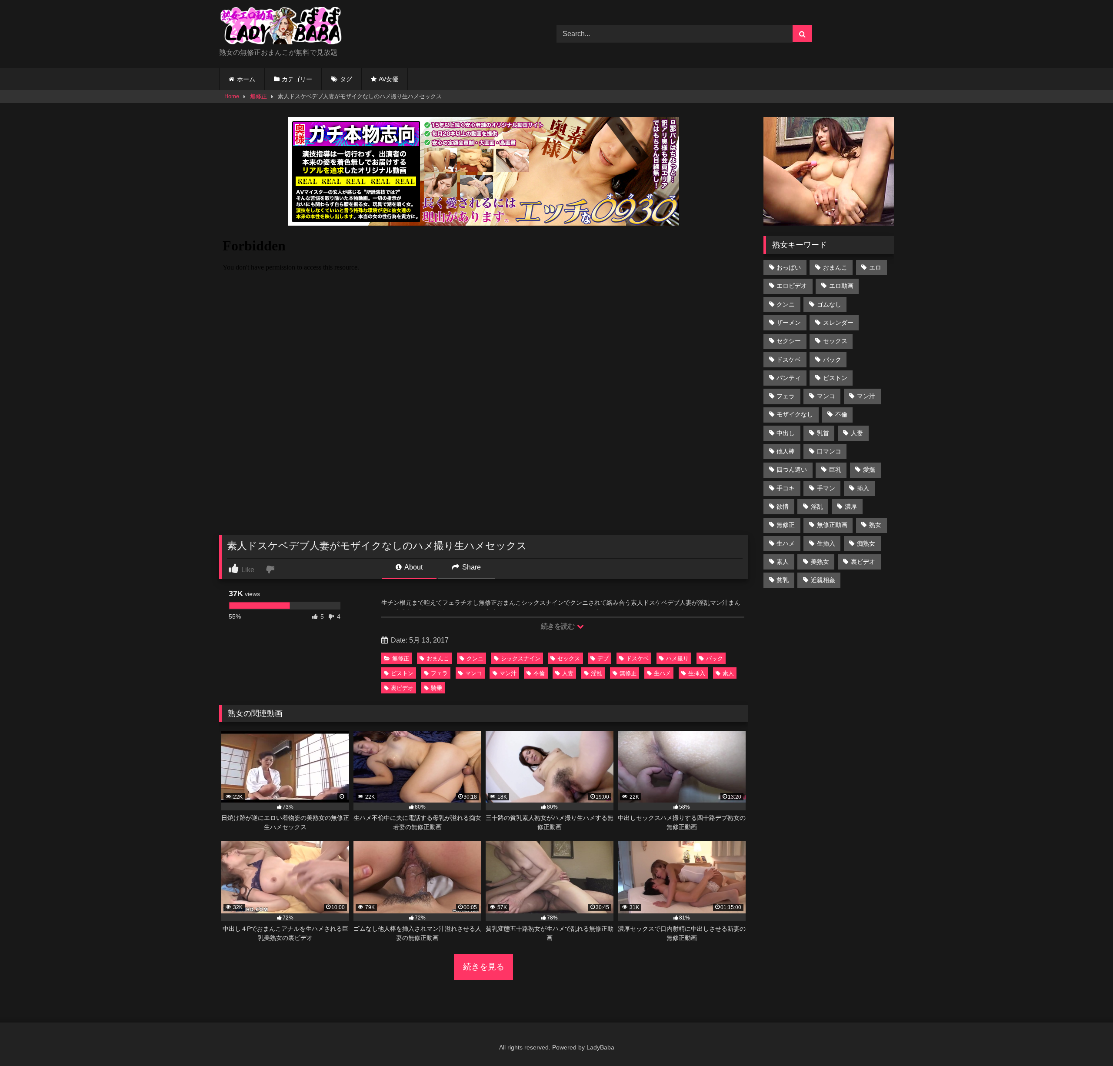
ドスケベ (637, 658)
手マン (826, 488)
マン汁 (508, 673)
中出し (785, 433)
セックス (568, 658)
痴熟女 (866, 543)
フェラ (439, 673)
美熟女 (820, 561)
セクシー (788, 340)
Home (231, 96)
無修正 (258, 96)
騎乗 (436, 688)
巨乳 (835, 469)
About (413, 567)
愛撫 (869, 469)
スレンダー (838, 322)
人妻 (567, 673)
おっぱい (788, 267)
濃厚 (851, 506)
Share (470, 567)
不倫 (539, 673)
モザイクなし (794, 414)
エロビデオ (791, 285)
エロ (875, 267)
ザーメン (788, 322)
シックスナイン (520, 658)
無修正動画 (832, 524)
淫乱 (596, 673)
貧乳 (782, 579)
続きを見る (483, 966)
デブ (603, 658)
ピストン (402, 673)
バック (714, 658)
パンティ (788, 377)
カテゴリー (297, 79)
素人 (728, 673)
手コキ (785, 488)
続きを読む (558, 626)
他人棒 (785, 451)
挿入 (863, 488)
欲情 (782, 506)
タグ (346, 79)
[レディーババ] (284, 27)
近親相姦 (823, 579)
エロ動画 (841, 285)
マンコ (473, 673)
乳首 (823, 433)
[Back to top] (1086, 1040)
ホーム (246, 79)
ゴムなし (829, 304)
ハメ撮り (677, 658)
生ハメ (662, 673)
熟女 (875, 524)
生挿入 (696, 673)
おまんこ (438, 658)
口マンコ (829, 451)
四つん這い (791, 469)
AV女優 (388, 79)
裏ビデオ (402, 688)
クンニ (475, 658)
